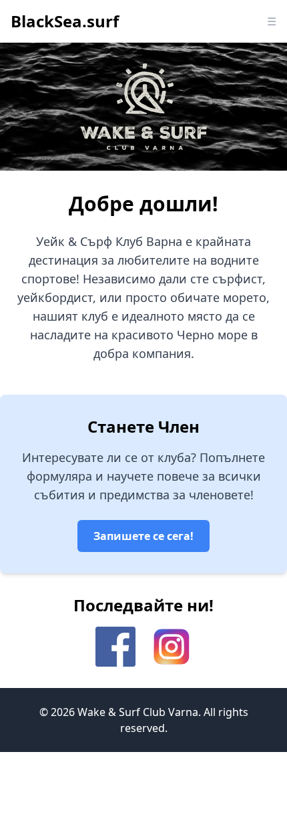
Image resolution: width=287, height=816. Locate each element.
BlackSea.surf (65, 21)
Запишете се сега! (143, 536)
